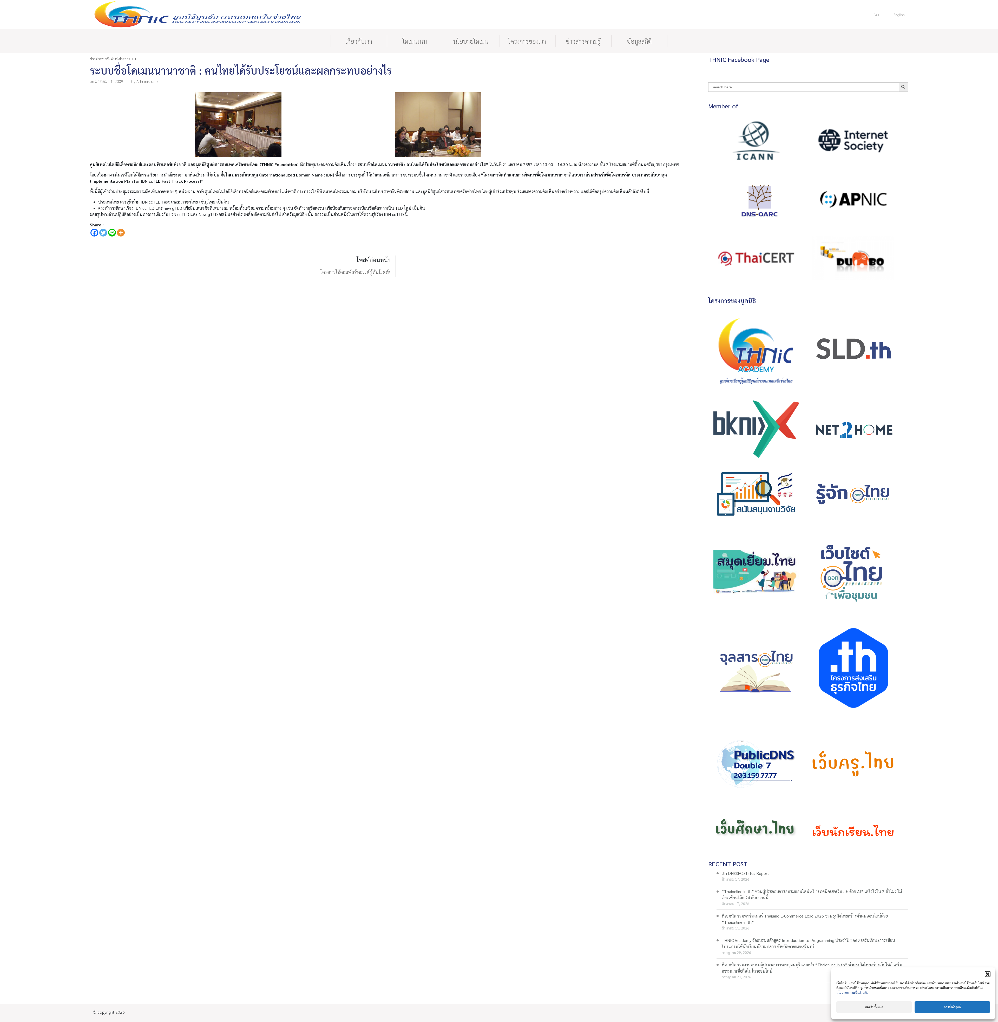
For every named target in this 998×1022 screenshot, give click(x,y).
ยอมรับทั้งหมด (874, 1007)
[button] (987, 974)
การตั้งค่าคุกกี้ (952, 1007)
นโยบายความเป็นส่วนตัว (852, 992)
